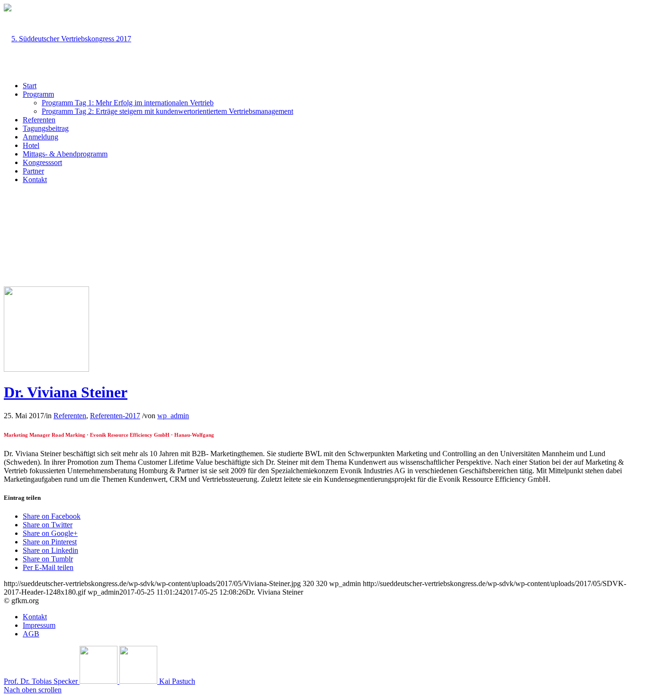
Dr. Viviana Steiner (65, 392)
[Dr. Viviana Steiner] (46, 369)
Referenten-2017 (115, 416)
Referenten (70, 416)
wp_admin (173, 416)
